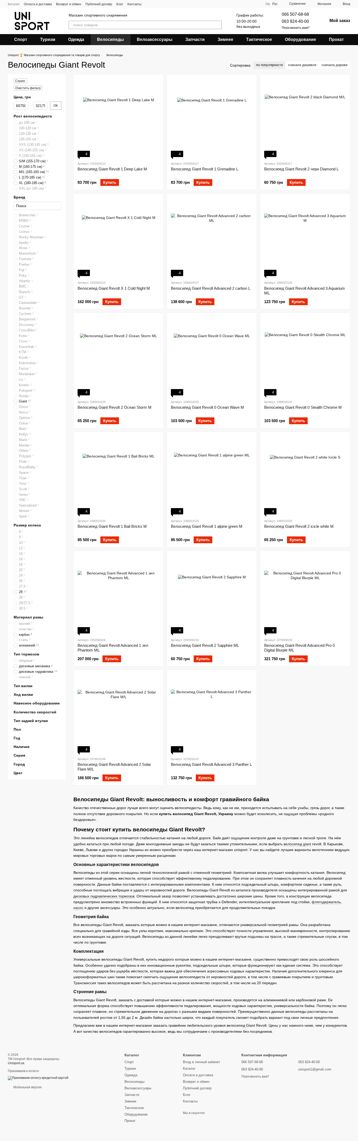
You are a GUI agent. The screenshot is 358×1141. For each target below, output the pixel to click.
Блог (119, 4)
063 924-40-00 (295, 21)
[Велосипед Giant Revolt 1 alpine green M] (212, 475)
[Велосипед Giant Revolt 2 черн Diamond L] (305, 117)
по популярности (269, 65)
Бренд (19, 197)
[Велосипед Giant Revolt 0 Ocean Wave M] (212, 356)
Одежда (76, 39)
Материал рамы (28, 617)
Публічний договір (98, 4)
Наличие (22, 747)
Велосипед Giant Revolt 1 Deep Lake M (112, 169)
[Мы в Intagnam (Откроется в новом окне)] (149, 4)
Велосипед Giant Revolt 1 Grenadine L (204, 169)
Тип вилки (23, 686)
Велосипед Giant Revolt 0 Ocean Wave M (207, 407)
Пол (17, 729)
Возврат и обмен (68, 4)
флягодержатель (326, 902)
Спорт (20, 39)
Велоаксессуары (154, 39)
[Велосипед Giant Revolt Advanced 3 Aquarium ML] (305, 236)
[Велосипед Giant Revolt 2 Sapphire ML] (212, 594)
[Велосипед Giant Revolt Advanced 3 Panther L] (212, 713)
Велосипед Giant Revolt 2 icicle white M (299, 526)
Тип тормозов (26, 654)
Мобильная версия (27, 1087)
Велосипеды (110, 39)
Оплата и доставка (38, 4)
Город (19, 764)
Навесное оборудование (37, 703)
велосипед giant (297, 844)
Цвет (18, 773)
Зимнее (225, 39)
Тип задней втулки (31, 721)
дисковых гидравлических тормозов (103, 896)
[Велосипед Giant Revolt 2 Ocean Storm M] (118, 356)
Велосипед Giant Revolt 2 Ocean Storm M (114, 407)
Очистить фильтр (28, 88)
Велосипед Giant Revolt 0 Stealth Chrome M (303, 407)
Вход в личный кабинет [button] (201, 1062)
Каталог (14, 4)
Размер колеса (27, 525)
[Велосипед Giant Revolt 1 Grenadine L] (212, 117)
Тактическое (259, 39)
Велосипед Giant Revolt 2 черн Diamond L (301, 169)
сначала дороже (335, 65)
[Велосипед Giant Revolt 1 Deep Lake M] (118, 117)
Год (17, 738)
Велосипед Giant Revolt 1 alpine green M (206, 526)
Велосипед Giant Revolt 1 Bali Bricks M (112, 526)
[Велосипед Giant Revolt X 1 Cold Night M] (118, 236)
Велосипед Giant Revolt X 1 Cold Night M (114, 288)
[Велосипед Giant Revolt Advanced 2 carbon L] (212, 236)
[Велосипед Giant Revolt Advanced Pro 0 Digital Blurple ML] (305, 594)
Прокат (336, 39)
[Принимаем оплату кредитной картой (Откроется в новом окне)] (38, 1078)
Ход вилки (23, 694)
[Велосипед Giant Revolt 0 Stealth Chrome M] (305, 356)
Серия (19, 756)
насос (78, 908)
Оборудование (300, 39)
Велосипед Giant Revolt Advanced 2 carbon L (210, 288)
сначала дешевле (302, 65)
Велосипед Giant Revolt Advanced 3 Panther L (211, 764)
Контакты (134, 4)
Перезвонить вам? (296, 28)
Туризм (47, 39)
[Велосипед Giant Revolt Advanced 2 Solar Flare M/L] (118, 713)
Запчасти (195, 39)
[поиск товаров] (217, 25)
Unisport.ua (16, 1063)
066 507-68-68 (295, 14)
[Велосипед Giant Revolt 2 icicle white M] (305, 475)
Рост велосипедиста (33, 116)
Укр (267, 4)
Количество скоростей (35, 712)
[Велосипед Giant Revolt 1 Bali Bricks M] (118, 475)
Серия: (20, 81)
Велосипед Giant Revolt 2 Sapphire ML (205, 645)
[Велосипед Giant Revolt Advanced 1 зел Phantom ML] (118, 594)
